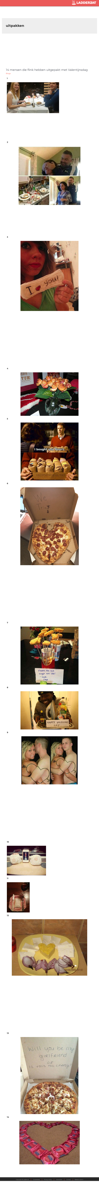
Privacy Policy (48, 1179)
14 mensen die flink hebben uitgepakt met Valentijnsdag (47, 70)
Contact (68, 1179)
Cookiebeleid (36, 1179)
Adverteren (59, 1179)
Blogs (8, 73)
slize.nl (81, 1179)
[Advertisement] (49, 48)
